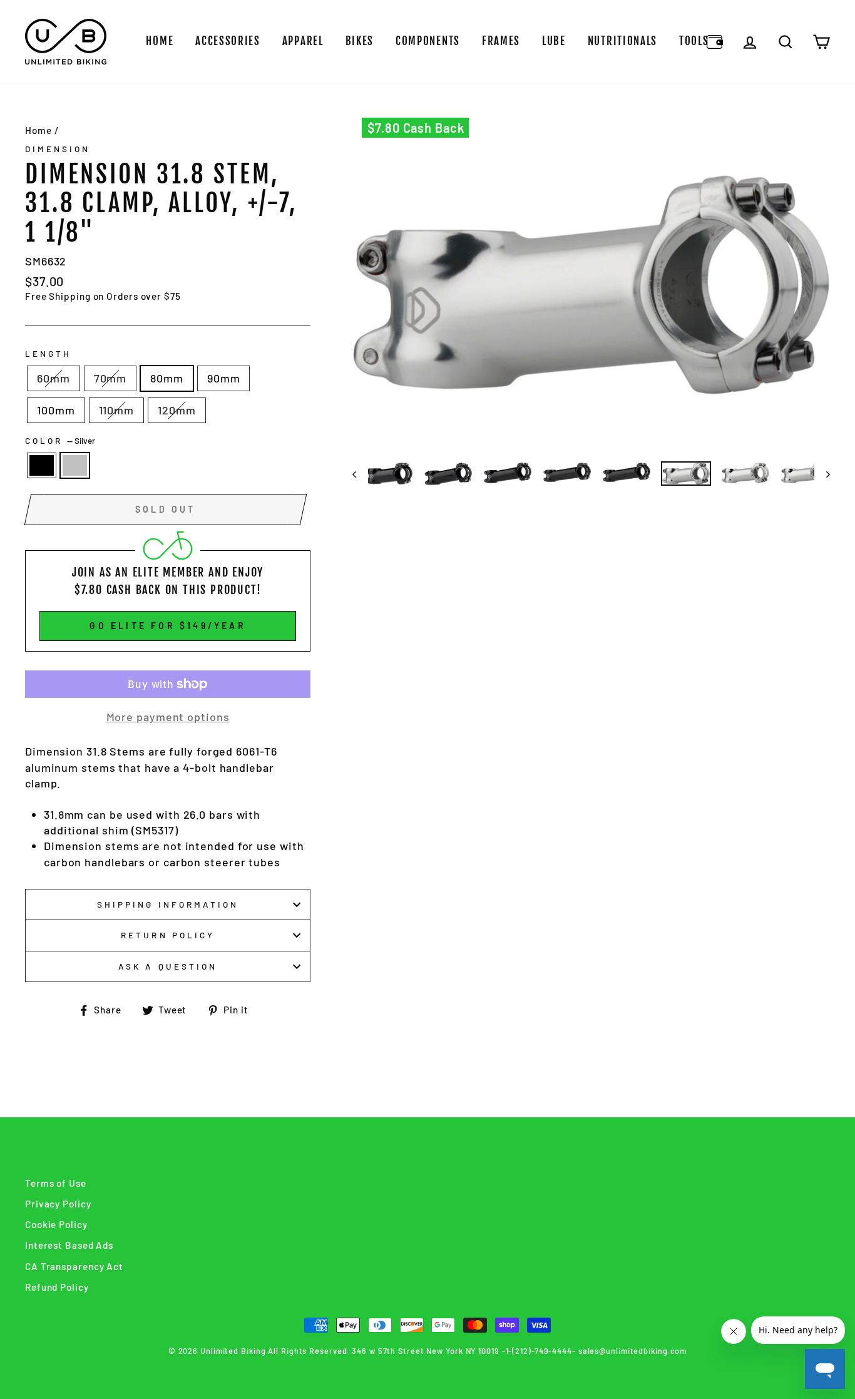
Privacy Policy (58, 1203)
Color (60, 440)
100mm (56, 410)
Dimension (57, 148)
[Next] (822, 473)
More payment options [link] (168, 717)
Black (42, 465)
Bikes (360, 41)
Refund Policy (57, 1287)
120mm (177, 410)
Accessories (227, 41)
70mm (110, 378)
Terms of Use (55, 1183)
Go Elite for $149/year (167, 625)
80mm (166, 378)
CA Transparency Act (74, 1266)
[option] (591, 285)
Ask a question (167, 966)
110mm (117, 410)
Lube (554, 41)
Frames (501, 41)
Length (48, 353)
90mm (223, 378)
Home (159, 41)
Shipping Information (167, 904)
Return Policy (168, 935)
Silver (75, 465)
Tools (694, 41)
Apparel (303, 41)
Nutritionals (622, 41)
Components (428, 41)
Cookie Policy (56, 1224)
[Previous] (360, 473)
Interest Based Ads (69, 1245)
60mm (53, 378)
